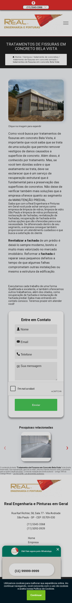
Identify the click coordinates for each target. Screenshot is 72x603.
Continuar (36, 595)
